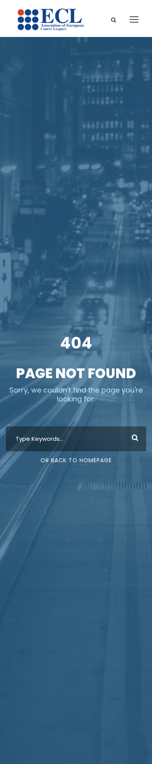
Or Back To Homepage (76, 460)
